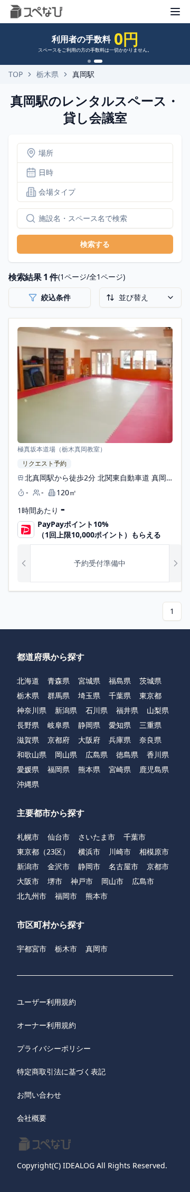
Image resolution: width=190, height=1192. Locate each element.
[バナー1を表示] (89, 61)
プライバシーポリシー (54, 1048)
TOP (15, 74)
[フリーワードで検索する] (26, 218)
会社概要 (31, 1118)
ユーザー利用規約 (46, 1002)
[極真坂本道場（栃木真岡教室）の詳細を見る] (95, 455)
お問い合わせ (39, 1095)
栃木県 (47, 74)
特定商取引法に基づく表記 (61, 1071)
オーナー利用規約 (46, 1025)
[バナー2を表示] (98, 61)
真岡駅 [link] (83, 74)
